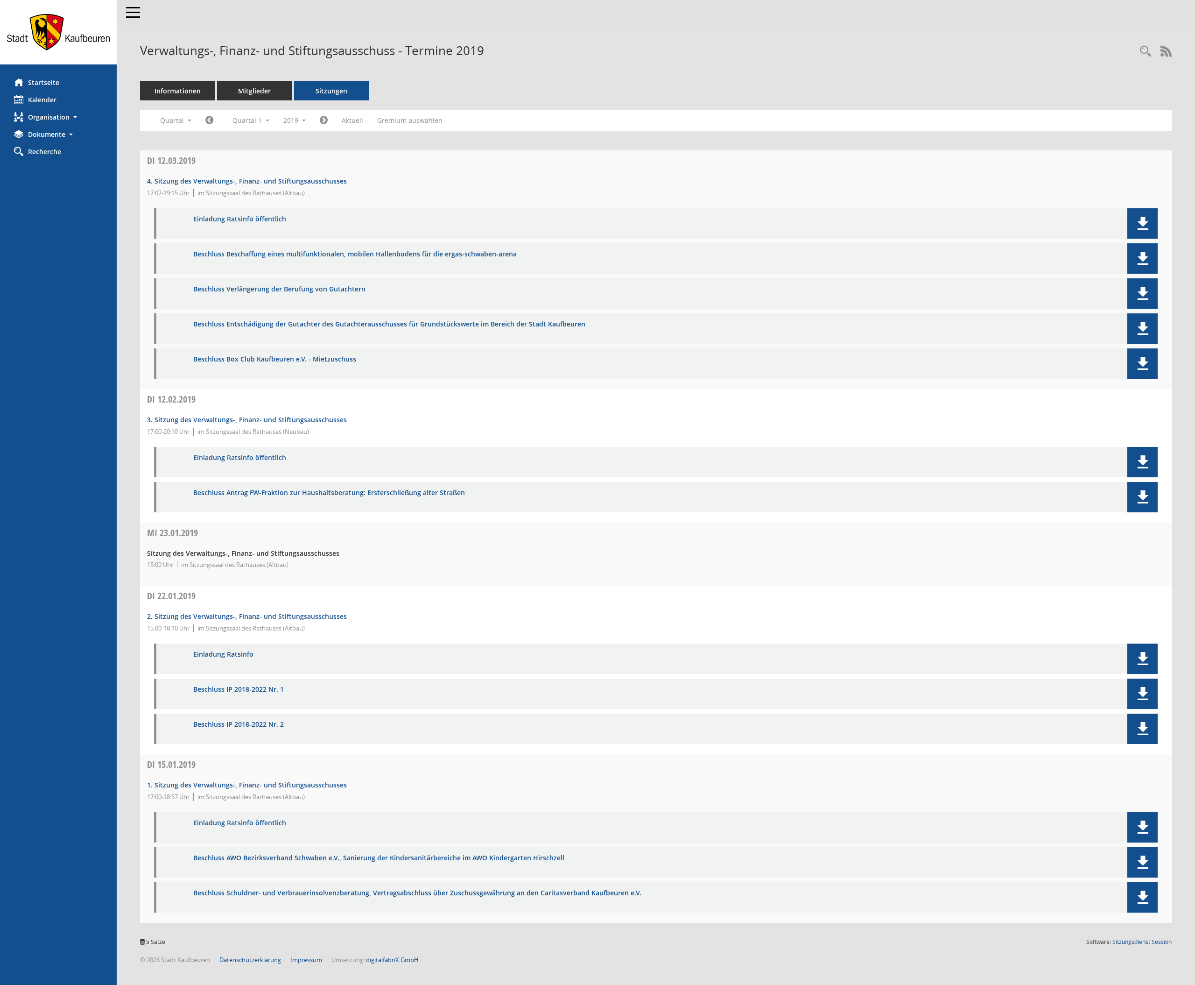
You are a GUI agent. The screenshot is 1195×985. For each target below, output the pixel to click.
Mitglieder (254, 90)
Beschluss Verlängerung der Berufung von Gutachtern (279, 289)
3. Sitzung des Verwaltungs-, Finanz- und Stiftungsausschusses (247, 419)
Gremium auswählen (410, 120)
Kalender (42, 99)
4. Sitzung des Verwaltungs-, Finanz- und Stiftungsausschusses (247, 181)
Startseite (43, 82)
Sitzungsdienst (1142, 942)
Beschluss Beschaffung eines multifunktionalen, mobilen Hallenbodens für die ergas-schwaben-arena (355, 254)
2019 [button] (291, 120)
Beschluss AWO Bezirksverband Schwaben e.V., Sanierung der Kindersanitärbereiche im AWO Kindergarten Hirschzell (378, 858)
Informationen (178, 90)
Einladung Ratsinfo (223, 655)
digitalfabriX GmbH (392, 960)
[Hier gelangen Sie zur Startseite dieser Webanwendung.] (58, 32)
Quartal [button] (173, 120)
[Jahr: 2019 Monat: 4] (324, 120)
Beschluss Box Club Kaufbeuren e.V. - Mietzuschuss (274, 359)
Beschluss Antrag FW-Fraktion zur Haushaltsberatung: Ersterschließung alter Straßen (329, 493)
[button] (58, 117)
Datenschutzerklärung (249, 960)
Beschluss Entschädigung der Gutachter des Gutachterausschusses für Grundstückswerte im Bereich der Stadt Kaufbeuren (389, 324)
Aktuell (352, 120)
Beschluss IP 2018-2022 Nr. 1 (238, 690)
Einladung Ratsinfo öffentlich (239, 219)
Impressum (305, 960)
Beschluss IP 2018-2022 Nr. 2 (238, 725)
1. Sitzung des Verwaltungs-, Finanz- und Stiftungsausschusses (247, 784)
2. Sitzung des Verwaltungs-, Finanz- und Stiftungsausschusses (247, 616)
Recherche (44, 151)
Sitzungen (331, 90)
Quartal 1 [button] (248, 120)
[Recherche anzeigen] (1145, 51)
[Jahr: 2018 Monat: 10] (209, 120)
